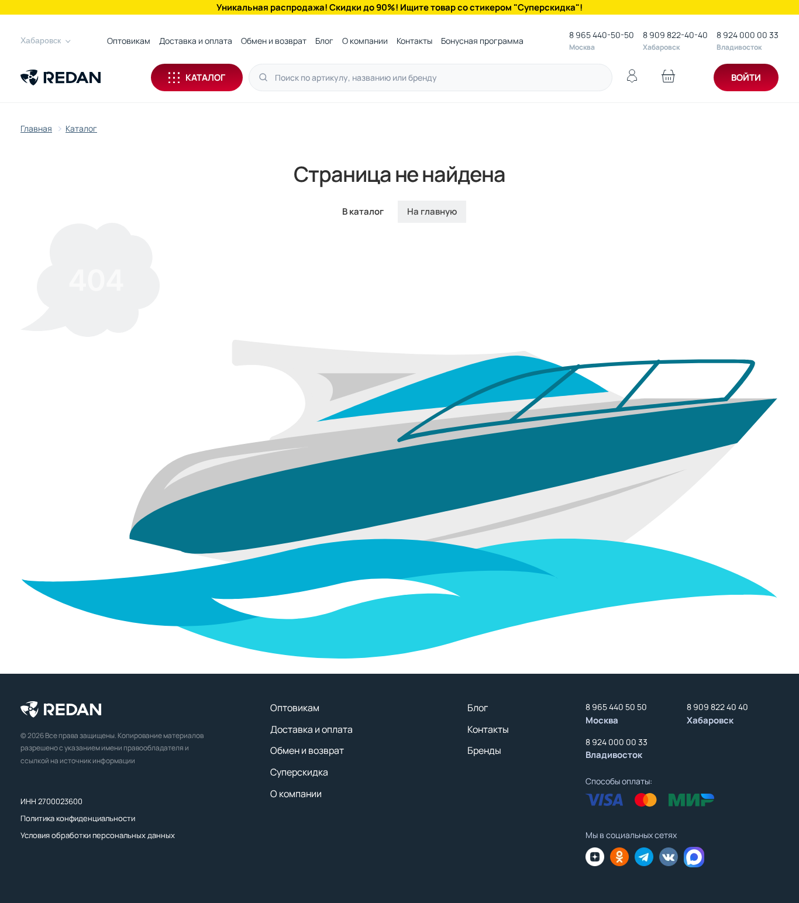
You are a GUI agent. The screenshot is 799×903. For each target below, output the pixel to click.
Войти (746, 77)
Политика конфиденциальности (77, 818)
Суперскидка (299, 772)
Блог (324, 40)
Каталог (205, 77)
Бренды (484, 750)
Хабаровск (40, 40)
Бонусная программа (482, 40)
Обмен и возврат (273, 40)
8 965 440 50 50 (616, 706)
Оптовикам (128, 40)
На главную (432, 211)
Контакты (414, 40)
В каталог (363, 211)
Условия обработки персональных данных (97, 835)
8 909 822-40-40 (675, 34)
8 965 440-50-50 (601, 34)
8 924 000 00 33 (748, 34)
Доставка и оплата (195, 40)
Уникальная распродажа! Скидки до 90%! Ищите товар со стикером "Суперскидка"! (399, 7)
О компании (365, 40)
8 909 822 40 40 (717, 706)
